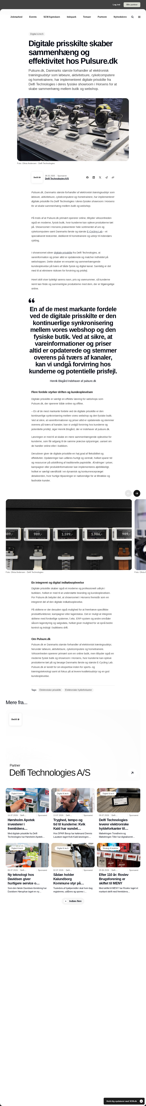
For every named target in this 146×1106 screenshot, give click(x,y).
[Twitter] (100, 177)
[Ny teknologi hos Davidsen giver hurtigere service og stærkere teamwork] (27, 868)
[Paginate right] (136, 493)
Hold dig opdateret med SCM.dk (122, 1101)
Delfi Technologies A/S (57, 178)
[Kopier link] (113, 177)
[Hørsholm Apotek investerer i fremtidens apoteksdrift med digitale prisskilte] (27, 813)
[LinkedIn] (93, 177)
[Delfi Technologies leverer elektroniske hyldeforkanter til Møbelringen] (118, 813)
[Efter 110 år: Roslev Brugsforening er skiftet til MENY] (118, 868)
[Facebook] (87, 177)
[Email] (106, 177)
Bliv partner (131, 4)
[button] (132, 773)
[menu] (139, 17)
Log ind (116, 4)
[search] (132, 17)
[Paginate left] (128, 493)
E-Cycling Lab (95, 231)
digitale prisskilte (63, 252)
